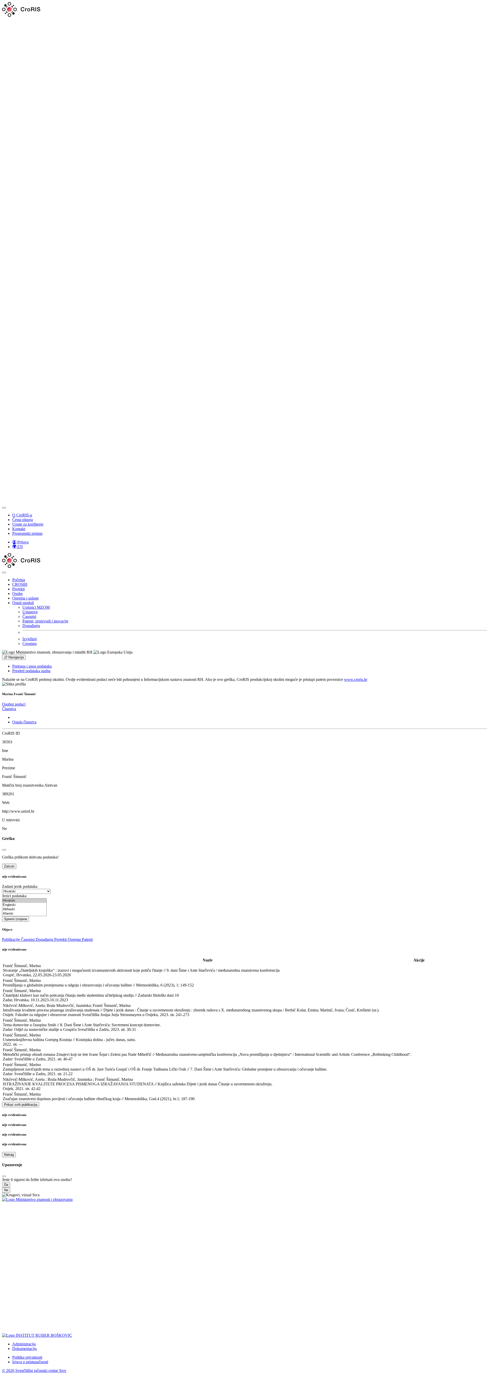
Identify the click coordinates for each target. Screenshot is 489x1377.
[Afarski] (24, 914)
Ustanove (30, 612)
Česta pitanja (22, 519)
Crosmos (29, 643)
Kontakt (18, 529)
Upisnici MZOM (36, 607)
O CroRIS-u (22, 515)
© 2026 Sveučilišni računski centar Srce (34, 1370)
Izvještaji (29, 639)
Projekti (18, 589)
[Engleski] (24, 905)
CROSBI (19, 584)
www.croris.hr (355, 679)
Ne (6, 1190)
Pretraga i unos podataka (32, 666)
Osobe (17, 593)
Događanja (31, 625)
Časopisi (29, 616)
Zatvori (9, 866)
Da (6, 1185)
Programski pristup (27, 533)
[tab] (13, 704)
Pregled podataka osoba (31, 671)
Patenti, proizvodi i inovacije (45, 621)
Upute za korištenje (27, 524)
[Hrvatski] (24, 901)
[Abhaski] (24, 909)
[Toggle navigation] (4, 508)
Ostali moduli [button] (23, 603)
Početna (18, 580)
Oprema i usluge (25, 598)
